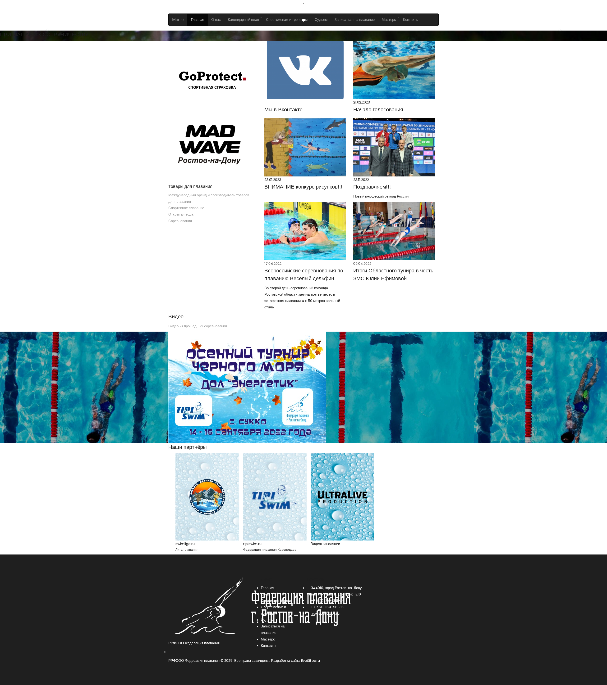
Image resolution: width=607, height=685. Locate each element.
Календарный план (276, 600)
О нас (265, 594)
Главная (267, 587)
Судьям (267, 619)
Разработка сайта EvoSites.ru (295, 660)
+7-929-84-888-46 (328, 600)
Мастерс (268, 639)
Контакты (268, 645)
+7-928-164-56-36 (327, 606)
